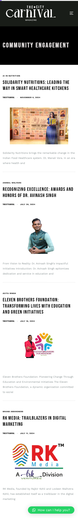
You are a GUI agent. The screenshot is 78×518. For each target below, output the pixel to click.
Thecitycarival (9, 97)
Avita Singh (9, 293)
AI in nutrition (11, 76)
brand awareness (13, 412)
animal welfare (12, 183)
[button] (51, 510)
